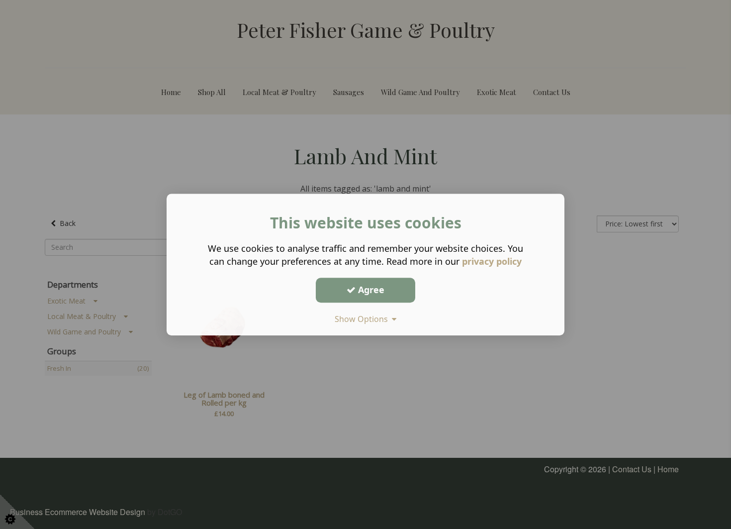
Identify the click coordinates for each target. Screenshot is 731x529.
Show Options (363, 319)
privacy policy (492, 261)
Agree (370, 290)
